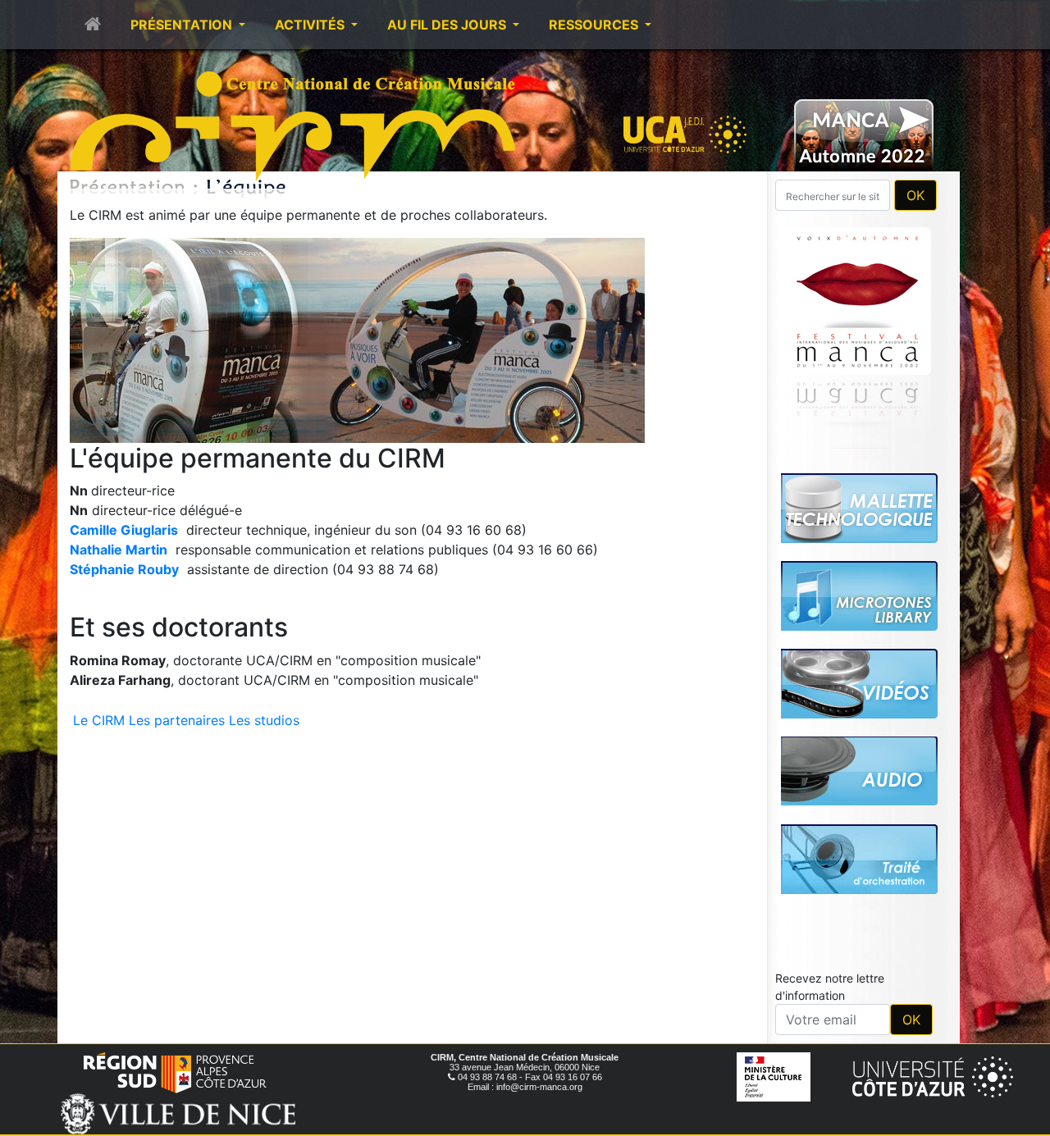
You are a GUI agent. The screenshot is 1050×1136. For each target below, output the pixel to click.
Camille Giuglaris (124, 530)
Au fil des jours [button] (448, 24)
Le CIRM (99, 720)
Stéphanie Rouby (124, 569)
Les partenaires (177, 720)
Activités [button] (311, 24)
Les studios (264, 720)
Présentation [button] (182, 24)
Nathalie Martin (118, 549)
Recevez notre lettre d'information (829, 986)
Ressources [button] (595, 24)
